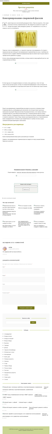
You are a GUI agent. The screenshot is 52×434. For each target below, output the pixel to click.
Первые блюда (8, 366)
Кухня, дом (7, 356)
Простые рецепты (26, 7)
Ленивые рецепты (9, 359)
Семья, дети (7, 377)
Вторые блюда (8, 341)
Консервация (7, 354)
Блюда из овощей (8, 338)
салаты (19, 55)
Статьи (6, 379)
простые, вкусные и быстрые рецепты (26, 172)
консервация (9, 198)
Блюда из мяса (8, 336)
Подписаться (26, 189)
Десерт (6, 347)
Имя (4, 267)
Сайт (4, 284)
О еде (5, 363)
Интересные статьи (9, 352)
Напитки (6, 361)
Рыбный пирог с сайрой (25, 402)
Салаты (6, 375)
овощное (14, 198)
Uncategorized (7, 334)
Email (4, 275)
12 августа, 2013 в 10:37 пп (14, 248)
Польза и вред (8, 368)
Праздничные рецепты (10, 372)
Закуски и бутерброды (10, 350)
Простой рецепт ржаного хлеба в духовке (38, 407)
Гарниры (6, 345)
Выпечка (6, 343)
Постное (6, 370)
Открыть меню (26, 3)
